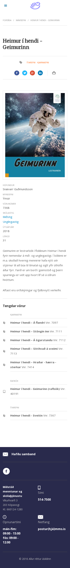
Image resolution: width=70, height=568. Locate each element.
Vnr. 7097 (34, 322)
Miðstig (7, 217)
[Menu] (5, 5)
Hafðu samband (23, 454)
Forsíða (7, 20)
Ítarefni (31, 62)
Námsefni (21, 20)
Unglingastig (11, 222)
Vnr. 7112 (38, 340)
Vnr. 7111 (36, 331)
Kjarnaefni (43, 62)
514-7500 (44, 499)
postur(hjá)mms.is (52, 529)
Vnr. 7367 (33, 415)
